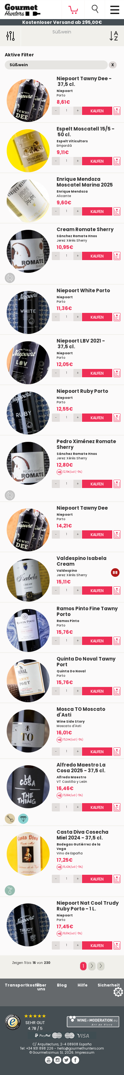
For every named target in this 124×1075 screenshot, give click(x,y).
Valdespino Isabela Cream (82, 561)
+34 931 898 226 (39, 1048)
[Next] (92, 966)
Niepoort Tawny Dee (82, 508)
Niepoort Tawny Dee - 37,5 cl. (84, 81)
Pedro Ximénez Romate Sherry (86, 444)
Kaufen (97, 111)
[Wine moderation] (93, 1021)
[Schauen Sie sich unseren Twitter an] (67, 1062)
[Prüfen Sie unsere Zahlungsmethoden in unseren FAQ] (62, 1035)
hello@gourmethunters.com (80, 1048)
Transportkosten (23, 985)
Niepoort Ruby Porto (82, 391)
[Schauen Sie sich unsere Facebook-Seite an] (75, 1062)
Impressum (84, 1052)
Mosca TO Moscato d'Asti (81, 712)
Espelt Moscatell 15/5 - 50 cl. (85, 131)
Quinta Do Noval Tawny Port (86, 661)
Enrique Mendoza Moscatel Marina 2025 (85, 182)
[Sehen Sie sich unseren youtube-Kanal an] (49, 1062)
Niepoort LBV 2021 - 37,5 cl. (81, 343)
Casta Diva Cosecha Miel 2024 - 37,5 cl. (82, 835)
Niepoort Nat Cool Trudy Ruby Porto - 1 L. (88, 906)
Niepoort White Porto (83, 290)
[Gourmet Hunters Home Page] (20, 8)
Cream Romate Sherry (85, 229)
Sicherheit (109, 985)
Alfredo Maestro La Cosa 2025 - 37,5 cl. (81, 767)
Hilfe (82, 985)
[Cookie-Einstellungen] (110, 991)
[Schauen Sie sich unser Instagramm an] (58, 1062)
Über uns (41, 987)
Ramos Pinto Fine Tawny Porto (87, 611)
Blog (62, 985)
